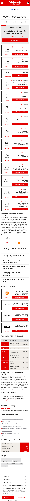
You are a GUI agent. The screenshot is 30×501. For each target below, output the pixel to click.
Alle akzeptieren (8, 497)
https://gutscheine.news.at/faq (10, 399)
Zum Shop (19, 75)
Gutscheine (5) (13, 22)
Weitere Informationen (7, 435)
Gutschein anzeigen (20, 111)
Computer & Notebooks (7, 459)
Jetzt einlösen (15, 40)
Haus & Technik (5, 463)
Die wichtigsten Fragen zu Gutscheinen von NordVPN (14, 428)
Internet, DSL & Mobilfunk (17, 463)
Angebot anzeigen (19, 54)
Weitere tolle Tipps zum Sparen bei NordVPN (12, 426)
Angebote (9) (23, 22)
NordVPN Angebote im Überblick (10, 423)
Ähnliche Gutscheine (7, 431)
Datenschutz (15, 495)
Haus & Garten (16, 461)
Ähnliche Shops (6, 421)
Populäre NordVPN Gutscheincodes (10, 433)
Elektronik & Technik (6, 461)
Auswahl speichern (22, 497)
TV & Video (4, 466)
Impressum (21, 495)
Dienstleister (18, 459)
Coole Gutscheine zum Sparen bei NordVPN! (12, 419)
